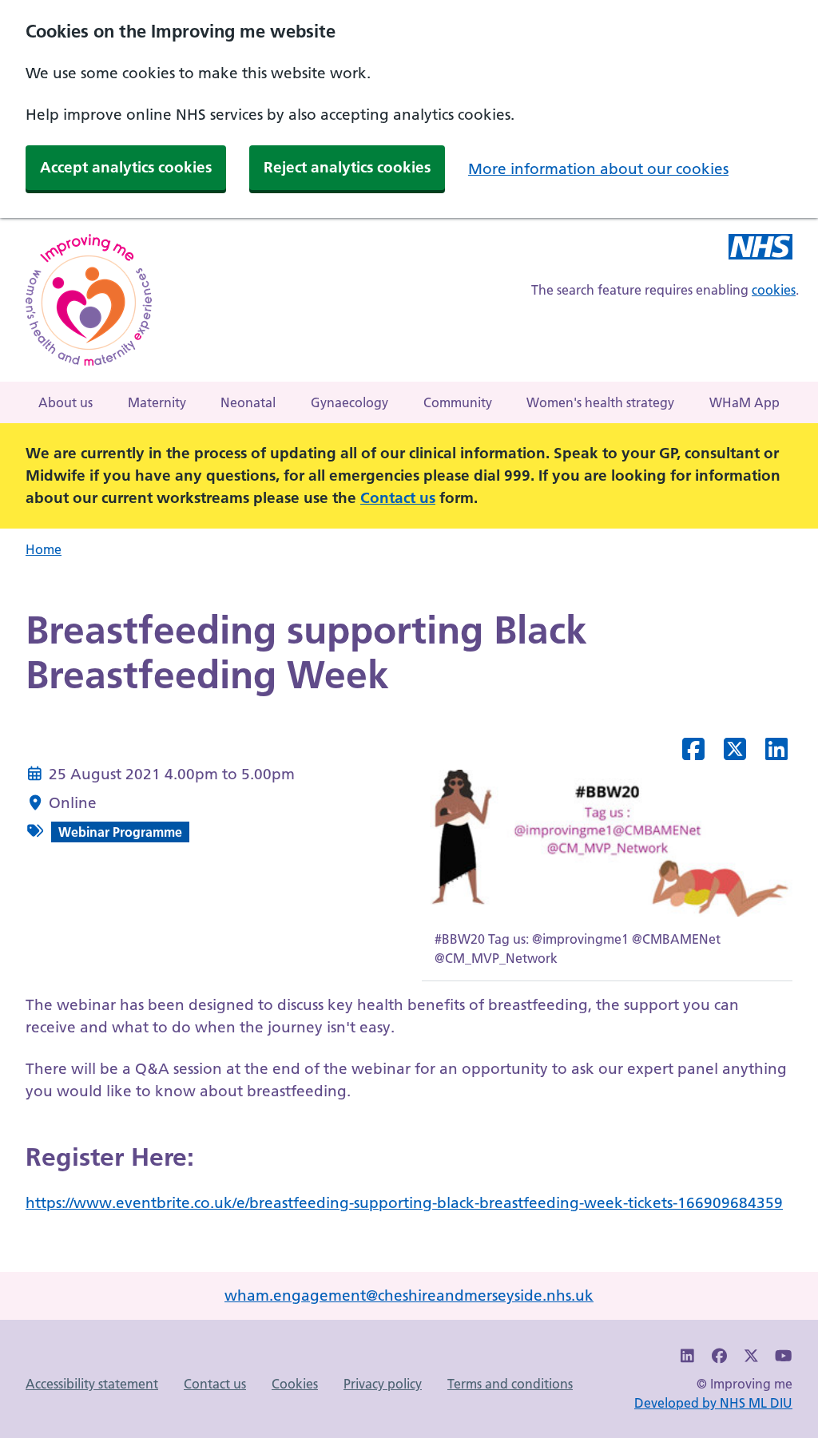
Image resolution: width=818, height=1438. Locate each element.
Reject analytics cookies (347, 167)
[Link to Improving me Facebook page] (719, 1356)
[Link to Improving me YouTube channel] (782, 1356)
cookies (774, 290)
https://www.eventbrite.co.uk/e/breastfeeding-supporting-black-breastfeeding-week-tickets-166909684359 (404, 1203)
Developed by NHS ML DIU (713, 1403)
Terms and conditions (510, 1384)
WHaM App (744, 402)
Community (457, 402)
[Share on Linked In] (776, 754)
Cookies (295, 1384)
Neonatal (248, 402)
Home (44, 549)
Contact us (397, 498)
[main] (409, 921)
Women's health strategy (600, 402)
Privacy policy (382, 1384)
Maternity (157, 402)
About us (65, 402)
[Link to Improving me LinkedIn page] (687, 1356)
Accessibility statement (92, 1384)
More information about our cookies (598, 169)
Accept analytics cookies (126, 167)
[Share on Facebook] (693, 754)
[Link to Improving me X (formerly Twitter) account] (751, 1356)
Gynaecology (349, 402)
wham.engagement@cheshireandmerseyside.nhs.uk (409, 1295)
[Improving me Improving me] (760, 249)
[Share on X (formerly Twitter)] (735, 754)
